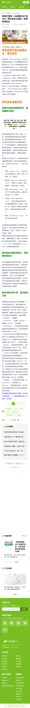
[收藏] (6, 420)
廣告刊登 (4, 683)
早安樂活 (4, 669)
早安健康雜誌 (20, 686)
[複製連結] (21, 420)
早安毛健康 (19, 688)
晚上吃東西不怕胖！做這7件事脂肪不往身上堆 (15, 442)
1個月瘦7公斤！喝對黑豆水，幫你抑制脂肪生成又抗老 (14, 437)
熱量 (21, 408)
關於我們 (4, 678)
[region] (15, 124)
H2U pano (19, 691)
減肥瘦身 (8, 13)
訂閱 (24, 609)
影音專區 (4, 664)
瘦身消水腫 (16, 13)
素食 (16, 408)
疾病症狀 (4, 656)
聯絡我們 (4, 680)
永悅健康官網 (20, 678)
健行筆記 (18, 696)
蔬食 (7, 412)
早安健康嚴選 (20, 683)
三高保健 (18, 661)
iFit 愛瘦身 (19, 699)
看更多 (24, 536)
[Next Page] (20, 403)
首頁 (3, 13)
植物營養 (18, 666)
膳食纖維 (8, 408)
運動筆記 (18, 694)
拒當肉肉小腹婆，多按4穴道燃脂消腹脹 (14, 446)
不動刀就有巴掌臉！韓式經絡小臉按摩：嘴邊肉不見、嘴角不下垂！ (14, 432)
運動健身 (4, 661)
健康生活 (18, 656)
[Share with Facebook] (18, 420)
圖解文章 (4, 666)
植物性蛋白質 (15, 412)
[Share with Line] (14, 420)
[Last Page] (23, 403)
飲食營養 (4, 658)
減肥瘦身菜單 (9, 415)
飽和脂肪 (19, 415)
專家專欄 (18, 664)
